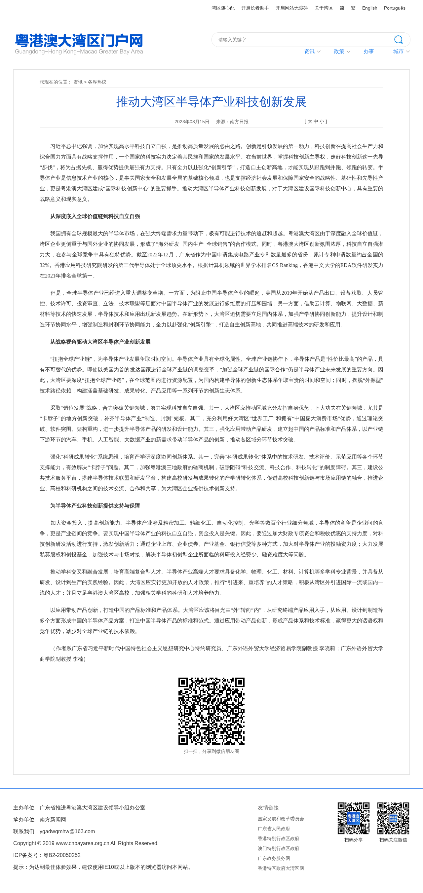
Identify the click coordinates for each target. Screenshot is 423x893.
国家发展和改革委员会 (281, 818)
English (369, 8)
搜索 (402, 39)
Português (394, 8)
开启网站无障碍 (292, 8)
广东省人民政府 (274, 828)
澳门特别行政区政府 (278, 848)
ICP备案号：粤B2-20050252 (47, 855)
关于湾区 (324, 8)
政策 (339, 51)
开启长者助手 (255, 8)
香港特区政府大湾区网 (281, 868)
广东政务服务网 (274, 858)
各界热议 (97, 82)
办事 (369, 51)
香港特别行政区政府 (278, 838)
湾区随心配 (223, 8)
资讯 (309, 51)
